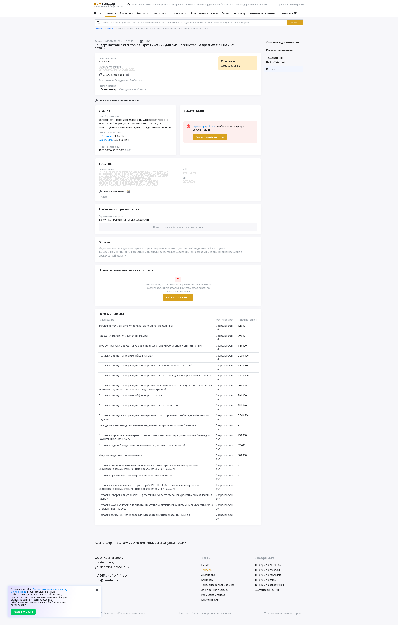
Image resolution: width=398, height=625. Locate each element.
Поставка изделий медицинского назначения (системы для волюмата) (142, 445)
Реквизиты (279, 50)
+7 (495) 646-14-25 (111, 575)
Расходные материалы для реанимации (123, 335)
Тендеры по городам (267, 570)
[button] (178, 227)
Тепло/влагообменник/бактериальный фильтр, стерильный (136, 325)
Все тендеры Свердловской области (120, 80)
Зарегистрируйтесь (204, 126)
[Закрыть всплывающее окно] (97, 590)
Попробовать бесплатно (210, 136)
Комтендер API (288, 13)
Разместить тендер (233, 13)
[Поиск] (128, 4)
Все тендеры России (267, 590)
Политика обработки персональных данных (204, 613)
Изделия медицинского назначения (120, 455)
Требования (275, 59)
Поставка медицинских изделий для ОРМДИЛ (127, 355)
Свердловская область (132, 89)
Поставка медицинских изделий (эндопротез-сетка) (130, 395)
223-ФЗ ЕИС (106, 140)
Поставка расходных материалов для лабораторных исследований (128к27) (144, 515)
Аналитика (126, 13)
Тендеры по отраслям (268, 575)
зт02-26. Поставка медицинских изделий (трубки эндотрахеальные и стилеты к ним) (151, 345)
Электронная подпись (204, 13)
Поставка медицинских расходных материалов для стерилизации (139, 405)
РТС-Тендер (106, 136)
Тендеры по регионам (268, 565)
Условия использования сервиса (283, 613)
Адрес (104, 197)
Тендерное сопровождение (169, 13)
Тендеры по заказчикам (269, 585)
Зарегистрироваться (178, 297)
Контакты (143, 13)
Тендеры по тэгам (266, 580)
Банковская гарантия (262, 13)
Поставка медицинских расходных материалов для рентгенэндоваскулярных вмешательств (155, 375)
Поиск (98, 13)
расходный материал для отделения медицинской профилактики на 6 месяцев (147, 425)
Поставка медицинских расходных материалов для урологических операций (145, 365)
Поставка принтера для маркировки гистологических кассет (135, 475)
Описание (282, 42)
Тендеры (110, 13)
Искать (295, 22)
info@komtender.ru (109, 580)
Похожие (271, 69)
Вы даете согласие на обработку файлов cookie (39, 590)
